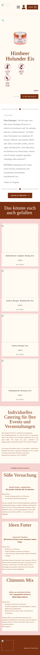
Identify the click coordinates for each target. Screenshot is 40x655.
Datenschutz (34, 648)
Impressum (27, 648)
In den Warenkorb (29, 96)
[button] (3, 20)
